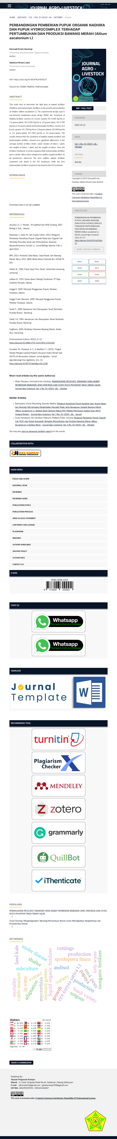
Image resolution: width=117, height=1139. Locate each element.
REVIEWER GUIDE (20, 499)
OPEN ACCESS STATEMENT (24, 518)
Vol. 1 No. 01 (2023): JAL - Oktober (45, 17)
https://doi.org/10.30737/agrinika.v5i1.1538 (28, 364)
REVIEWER (17, 492)
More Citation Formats (88, 249)
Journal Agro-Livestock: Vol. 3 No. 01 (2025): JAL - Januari (56, 415)
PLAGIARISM (18, 532)
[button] (80, 261)
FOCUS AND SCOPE (21, 479)
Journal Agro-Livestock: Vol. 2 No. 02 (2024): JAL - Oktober (68, 425)
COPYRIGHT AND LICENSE (24, 525)
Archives (22, 17)
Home (12, 17)
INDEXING (17, 538)
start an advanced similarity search (37, 432)
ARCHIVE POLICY (20, 551)
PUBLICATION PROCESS (23, 512)
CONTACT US (18, 564)
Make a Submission (21, 1062)
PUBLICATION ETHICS (22, 505)
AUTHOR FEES (19, 558)
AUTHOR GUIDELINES (22, 545)
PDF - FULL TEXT (83, 108)
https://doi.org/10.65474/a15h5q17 (30, 79)
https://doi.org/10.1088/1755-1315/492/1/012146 (32, 343)
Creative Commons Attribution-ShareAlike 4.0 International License (87, 197)
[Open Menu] (9, 6)
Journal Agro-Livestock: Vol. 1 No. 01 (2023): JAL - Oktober (41, 389)
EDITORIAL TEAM (20, 485)
